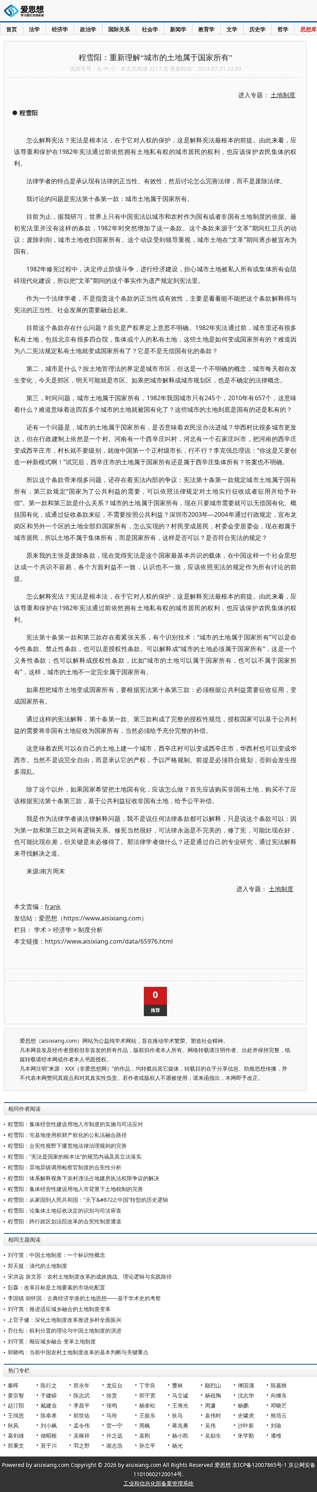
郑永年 (81, 1385)
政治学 (88, 29)
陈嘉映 (279, 1385)
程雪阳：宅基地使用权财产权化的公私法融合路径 (67, 1134)
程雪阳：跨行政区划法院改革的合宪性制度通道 (64, 1221)
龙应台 (114, 1385)
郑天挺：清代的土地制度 (37, 1265)
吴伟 (210, 1425)
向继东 (279, 1395)
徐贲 (111, 1395)
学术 (40, 929)
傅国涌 (246, 1385)
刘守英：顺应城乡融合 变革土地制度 (52, 1341)
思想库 (308, 29)
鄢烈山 (213, 1385)
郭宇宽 (147, 1395)
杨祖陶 (213, 1395)
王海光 (180, 1405)
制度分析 (90, 929)
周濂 (210, 1405)
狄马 (177, 1415)
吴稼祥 (81, 1435)
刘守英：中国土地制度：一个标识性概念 (56, 1255)
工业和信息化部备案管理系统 (158, 1483)
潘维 (276, 1435)
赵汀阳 (16, 1405)
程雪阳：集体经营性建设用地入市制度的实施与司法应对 (75, 1124)
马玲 (111, 1415)
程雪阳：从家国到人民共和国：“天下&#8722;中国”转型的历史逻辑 (88, 1199)
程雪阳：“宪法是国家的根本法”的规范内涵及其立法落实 (74, 1156)
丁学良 (147, 1385)
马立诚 (180, 1395)
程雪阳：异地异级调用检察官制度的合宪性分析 (64, 1167)
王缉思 (16, 1415)
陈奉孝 (49, 1415)
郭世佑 (81, 1415)
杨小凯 (180, 1435)
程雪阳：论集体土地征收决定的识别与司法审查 (64, 1210)
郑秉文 (16, 1445)
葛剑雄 (16, 1435)
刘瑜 (276, 1425)
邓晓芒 (279, 1405)
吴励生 (213, 1435)
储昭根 (49, 1435)
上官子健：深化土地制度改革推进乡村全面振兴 (64, 1319)
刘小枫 (49, 1425)
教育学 (206, 29)
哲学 (283, 29)
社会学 (150, 29)
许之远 (114, 1435)
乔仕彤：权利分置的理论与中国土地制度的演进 (64, 1330)
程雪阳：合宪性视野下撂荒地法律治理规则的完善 (67, 1145)
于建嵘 (49, 1395)
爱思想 (26, 11)
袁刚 (144, 1435)
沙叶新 (246, 1425)
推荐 (155, 1010)
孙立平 (147, 1445)
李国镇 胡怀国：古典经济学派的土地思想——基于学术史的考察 (84, 1298)
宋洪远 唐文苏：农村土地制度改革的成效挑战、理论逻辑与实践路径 (90, 1276)
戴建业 (49, 1405)
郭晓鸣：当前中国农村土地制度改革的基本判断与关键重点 (78, 1352)
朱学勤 (246, 1435)
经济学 (60, 29)
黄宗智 (16, 1395)
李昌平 (81, 1405)
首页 (11, 29)
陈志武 (81, 1395)
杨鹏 (243, 1405)
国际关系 (119, 29)
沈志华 (246, 1395)
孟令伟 (81, 1425)
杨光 (177, 1445)
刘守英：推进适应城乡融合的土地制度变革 (59, 1309)
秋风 (13, 1425)
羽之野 (81, 1445)
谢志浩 (114, 1445)
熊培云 (279, 1415)
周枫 (144, 1425)
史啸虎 (246, 1415)
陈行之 (49, 1385)
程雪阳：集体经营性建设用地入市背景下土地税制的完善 (75, 1189)
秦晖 (13, 1385)
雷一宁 (114, 1425)
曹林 (177, 1385)
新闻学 (178, 29)
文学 (232, 29)
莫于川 (49, 1445)
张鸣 (111, 1405)
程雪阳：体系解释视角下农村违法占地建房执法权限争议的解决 (83, 1178)
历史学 (257, 29)
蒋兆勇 (180, 1425)
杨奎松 (147, 1405)
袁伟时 (213, 1415)
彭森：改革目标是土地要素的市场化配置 (56, 1287)
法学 (34, 29)
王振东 (147, 1415)
